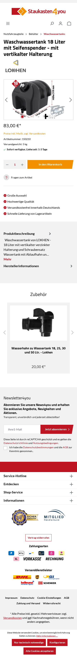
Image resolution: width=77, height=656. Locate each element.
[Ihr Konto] (60, 23)
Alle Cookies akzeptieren (40, 650)
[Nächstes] (70, 99)
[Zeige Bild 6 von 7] (49, 116)
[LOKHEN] (38, 66)
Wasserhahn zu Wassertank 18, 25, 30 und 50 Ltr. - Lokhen (38, 350)
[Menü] (8, 23)
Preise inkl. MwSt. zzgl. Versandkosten (24, 133)
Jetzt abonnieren (56, 429)
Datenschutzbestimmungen (38, 447)
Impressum (11, 597)
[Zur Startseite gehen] (38, 11)
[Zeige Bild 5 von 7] (44, 116)
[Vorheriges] (6, 99)
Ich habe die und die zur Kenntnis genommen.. (40, 449)
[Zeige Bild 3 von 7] (33, 116)
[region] (38, 99)
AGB (65, 447)
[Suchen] (52, 23)
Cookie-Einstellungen (49, 597)
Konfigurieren (57, 642)
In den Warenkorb (50, 164)
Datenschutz (27, 597)
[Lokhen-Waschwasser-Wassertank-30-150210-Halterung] (38, 100)
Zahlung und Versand (28, 603)
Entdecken (11, 484)
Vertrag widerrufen (38, 537)
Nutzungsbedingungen (45, 443)
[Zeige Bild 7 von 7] (54, 116)
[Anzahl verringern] (7, 164)
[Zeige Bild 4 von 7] (38, 116)
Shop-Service (13, 492)
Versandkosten (12, 617)
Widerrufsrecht (52, 603)
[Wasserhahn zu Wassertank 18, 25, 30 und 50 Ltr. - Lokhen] (38, 323)
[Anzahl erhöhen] (22, 164)
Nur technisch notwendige (29, 642)
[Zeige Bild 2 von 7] (28, 116)
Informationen (14, 500)
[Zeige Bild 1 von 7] (22, 116)
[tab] (28, 246)
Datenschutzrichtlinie (16, 443)
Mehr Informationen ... (47, 635)
